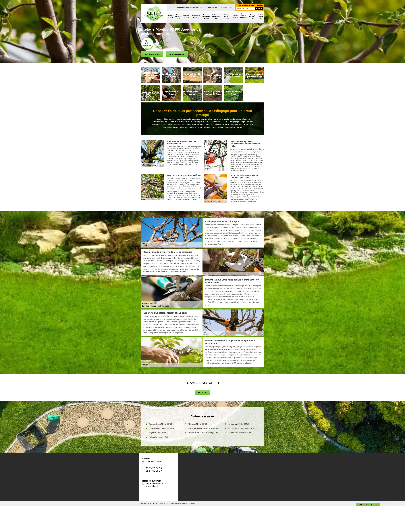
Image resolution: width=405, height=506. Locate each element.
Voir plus (202, 393)
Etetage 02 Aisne (235, 16)
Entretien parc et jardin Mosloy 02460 (241, 428)
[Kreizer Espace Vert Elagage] (154, 13)
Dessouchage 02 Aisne (196, 16)
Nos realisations (177, 54)
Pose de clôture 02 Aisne (178, 16)
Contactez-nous (152, 54)
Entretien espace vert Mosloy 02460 (162, 428)
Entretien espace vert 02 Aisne (206, 16)
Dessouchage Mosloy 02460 (238, 424)
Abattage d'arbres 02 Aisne (252, 16)
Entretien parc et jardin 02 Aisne (227, 16)
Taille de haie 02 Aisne (260, 16)
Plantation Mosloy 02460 (197, 424)
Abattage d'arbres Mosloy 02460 (239, 433)
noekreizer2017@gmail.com (190, 7)
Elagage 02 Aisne (170, 16)
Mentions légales (174, 503)
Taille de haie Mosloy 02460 (159, 437)
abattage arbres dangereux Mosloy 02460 (203, 428)
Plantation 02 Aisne (186, 16)
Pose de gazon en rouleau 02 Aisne (243, 16)
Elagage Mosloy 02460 (157, 433)
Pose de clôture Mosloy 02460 (160, 424)
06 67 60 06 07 (226, 7)
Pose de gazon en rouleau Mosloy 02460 (203, 433)
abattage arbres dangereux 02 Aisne (216, 16)
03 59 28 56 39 (211, 7)
